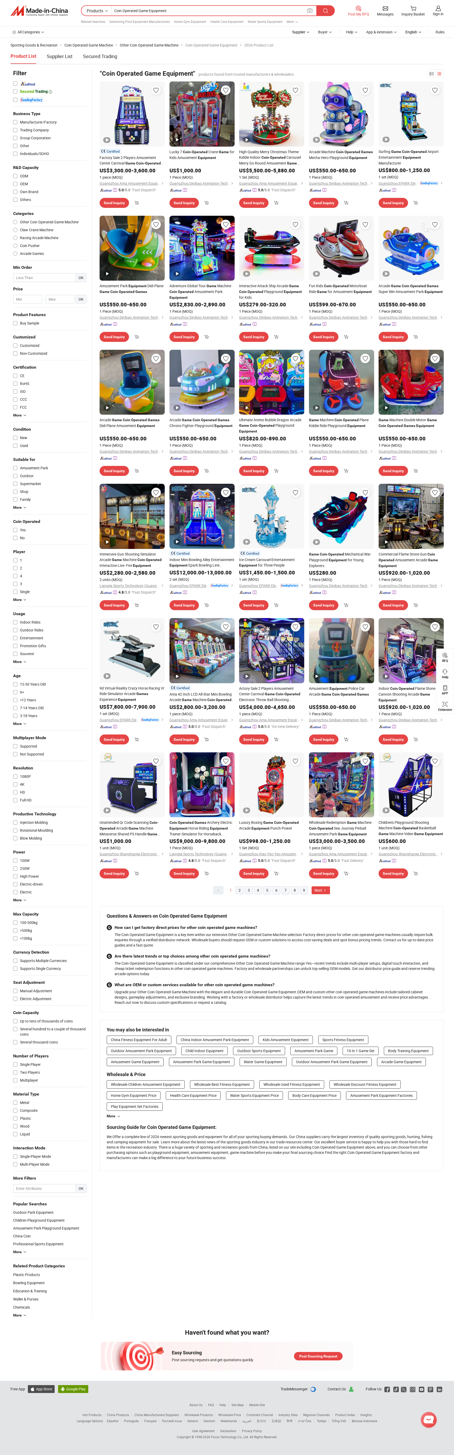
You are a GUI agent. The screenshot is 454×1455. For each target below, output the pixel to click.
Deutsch (209, 1421)
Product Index (345, 1415)
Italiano (192, 1421)
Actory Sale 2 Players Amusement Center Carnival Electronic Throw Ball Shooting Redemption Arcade (269, 694)
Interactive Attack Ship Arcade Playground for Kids (270, 291)
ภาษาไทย (304, 1421)
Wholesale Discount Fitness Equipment (365, 1084)
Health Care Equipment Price (193, 1095)
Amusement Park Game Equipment (201, 1061)
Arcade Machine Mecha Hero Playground (341, 154)
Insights (366, 1415)
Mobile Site (257, 1405)
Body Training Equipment (408, 1050)
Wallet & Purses (25, 1299)
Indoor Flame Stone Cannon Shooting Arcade (407, 694)
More (111, 1116)
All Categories (29, 31)
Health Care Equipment (227, 21)
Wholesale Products (198, 1415)
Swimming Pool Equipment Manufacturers (139, 21)
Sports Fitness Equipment (343, 1039)
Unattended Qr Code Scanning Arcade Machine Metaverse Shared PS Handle (129, 828)
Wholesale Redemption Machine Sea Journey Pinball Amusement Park (340, 828)
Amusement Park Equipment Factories (381, 1095)
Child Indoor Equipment (204, 1050)
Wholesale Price (229, 1415)
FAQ (211, 1405)
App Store (41, 1388)
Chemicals (21, 1307)
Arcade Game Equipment (401, 1061)
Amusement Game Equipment (135, 1061)
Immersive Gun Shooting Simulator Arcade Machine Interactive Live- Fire (131, 560)
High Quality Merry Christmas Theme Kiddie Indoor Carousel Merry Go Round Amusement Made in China (270, 157)
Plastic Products (26, 1274)
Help (349, 31)
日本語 (276, 1421)
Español (112, 1421)
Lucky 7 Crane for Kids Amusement (201, 154)
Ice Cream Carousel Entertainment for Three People (267, 562)
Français (150, 1421)
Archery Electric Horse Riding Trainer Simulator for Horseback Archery (200, 828)
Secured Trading (100, 56)
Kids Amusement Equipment (286, 1039)
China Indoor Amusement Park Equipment (215, 1039)
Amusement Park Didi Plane (131, 288)
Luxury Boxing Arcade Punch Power (269, 825)
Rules (440, 31)
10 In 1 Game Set (360, 1050)
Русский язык (172, 1421)
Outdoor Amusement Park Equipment (141, 1050)
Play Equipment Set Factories (134, 1106)
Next (318, 890)
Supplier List (60, 56)
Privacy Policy (252, 1431)
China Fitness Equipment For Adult (139, 1039)
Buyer (323, 31)
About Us (196, 1405)
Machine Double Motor (408, 422)
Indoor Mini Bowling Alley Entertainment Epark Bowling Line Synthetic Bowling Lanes (201, 562)
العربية (247, 1421)
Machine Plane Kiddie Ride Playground (339, 422)
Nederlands (229, 1421)
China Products (118, 1415)
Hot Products (91, 1415)
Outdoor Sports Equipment (259, 1050)
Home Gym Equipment (190, 21)
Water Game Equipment (263, 1061)
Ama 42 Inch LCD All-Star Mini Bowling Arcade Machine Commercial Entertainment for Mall (200, 697)
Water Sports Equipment (265, 21)
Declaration (228, 1431)
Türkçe (321, 1421)
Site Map (237, 1405)
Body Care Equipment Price (314, 1095)
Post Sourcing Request (318, 1356)
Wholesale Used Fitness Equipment (292, 1084)
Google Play (73, 1388)
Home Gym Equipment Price (133, 1095)
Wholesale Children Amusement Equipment (145, 1084)
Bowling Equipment (29, 1282)
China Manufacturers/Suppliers (157, 1415)
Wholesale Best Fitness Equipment (222, 1084)
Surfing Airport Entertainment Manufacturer (409, 157)
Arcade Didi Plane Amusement (129, 422)
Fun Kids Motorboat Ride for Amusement (340, 288)
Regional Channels (316, 1415)
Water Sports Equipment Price (254, 1095)
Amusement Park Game (314, 1050)
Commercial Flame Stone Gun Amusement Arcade (408, 560)
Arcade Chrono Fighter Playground (201, 422)
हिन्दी (289, 1421)
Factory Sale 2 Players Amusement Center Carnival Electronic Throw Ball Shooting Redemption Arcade (130, 160)
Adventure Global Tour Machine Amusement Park (200, 291)
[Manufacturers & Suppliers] (39, 10)
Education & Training (30, 1290)
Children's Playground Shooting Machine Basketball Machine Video (411, 828)
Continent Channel (259, 1415)
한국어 (261, 1421)
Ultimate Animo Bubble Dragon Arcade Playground (270, 425)
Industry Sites (288, 1415)
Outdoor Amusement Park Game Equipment (332, 1061)
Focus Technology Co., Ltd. (230, 1437)
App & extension (379, 31)
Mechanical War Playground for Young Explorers (340, 560)
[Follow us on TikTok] (396, 1388)
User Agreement (203, 1431)
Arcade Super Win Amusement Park (411, 288)
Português (131, 1421)
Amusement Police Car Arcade (339, 691)
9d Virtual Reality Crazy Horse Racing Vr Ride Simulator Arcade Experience (132, 694)
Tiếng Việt (339, 1421)
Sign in (438, 13)
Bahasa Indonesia (364, 1421)
